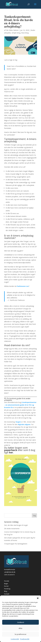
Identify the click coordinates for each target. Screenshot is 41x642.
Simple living (16, 33)
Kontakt (6, 594)
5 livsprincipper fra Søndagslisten (15, 544)
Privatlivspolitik (24, 639)
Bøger (6, 583)
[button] (38, 598)
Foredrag (7, 589)
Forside (6, 581)
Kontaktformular (9, 569)
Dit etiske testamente (11, 529)
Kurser (6, 586)
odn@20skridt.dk (9, 572)
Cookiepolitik (15, 639)
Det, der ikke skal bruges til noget (16, 525)
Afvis (20, 628)
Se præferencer (20, 634)
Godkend (20, 622)
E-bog (32, 450)
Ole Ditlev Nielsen (12, 30)
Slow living (25, 33)
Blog (5, 591)
